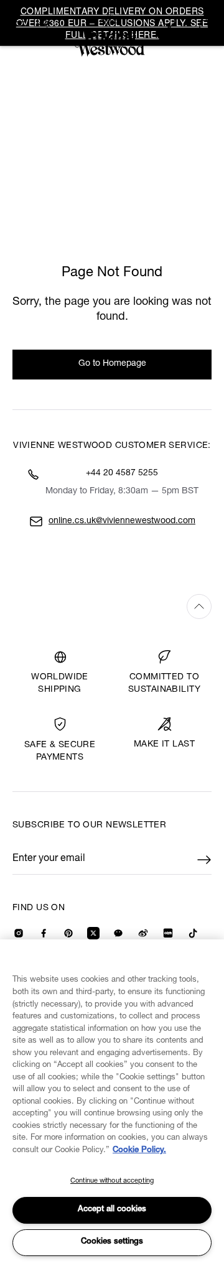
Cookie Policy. (139, 1151)
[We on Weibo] (143, 933)
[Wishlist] (171, 23)
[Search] (42, 22)
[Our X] (93, 933)
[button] (204, 23)
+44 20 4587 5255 (122, 473)
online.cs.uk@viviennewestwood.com (122, 521)
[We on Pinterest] (68, 933)
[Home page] (112, 34)
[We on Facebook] (43, 933)
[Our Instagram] (18, 933)
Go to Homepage (112, 364)
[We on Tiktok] (193, 933)
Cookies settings (112, 1242)
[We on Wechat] (118, 933)
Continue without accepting (112, 1181)
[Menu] (20, 22)
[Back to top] (112, 606)
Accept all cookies (112, 1210)
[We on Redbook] (168, 933)
